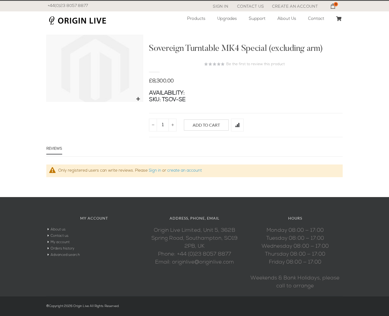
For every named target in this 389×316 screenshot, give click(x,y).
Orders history (63, 248)
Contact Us (250, 7)
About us (58, 229)
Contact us (60, 236)
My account (60, 242)
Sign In (220, 7)
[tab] (54, 150)
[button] (138, 99)
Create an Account (295, 7)
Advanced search (65, 255)
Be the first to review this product (255, 64)
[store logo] (77, 20)
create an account (184, 171)
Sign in (155, 171)
